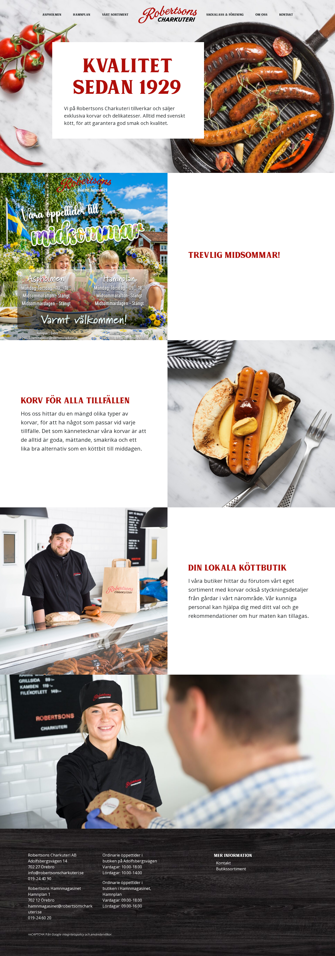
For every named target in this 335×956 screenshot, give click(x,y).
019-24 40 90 (39, 878)
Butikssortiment (231, 869)
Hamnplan (81, 14)
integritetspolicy (73, 934)
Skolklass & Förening (225, 14)
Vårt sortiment (115, 14)
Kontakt (286, 14)
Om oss (262, 14)
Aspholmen (51, 14)
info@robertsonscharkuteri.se (56, 872)
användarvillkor (100, 934)
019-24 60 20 (39, 917)
